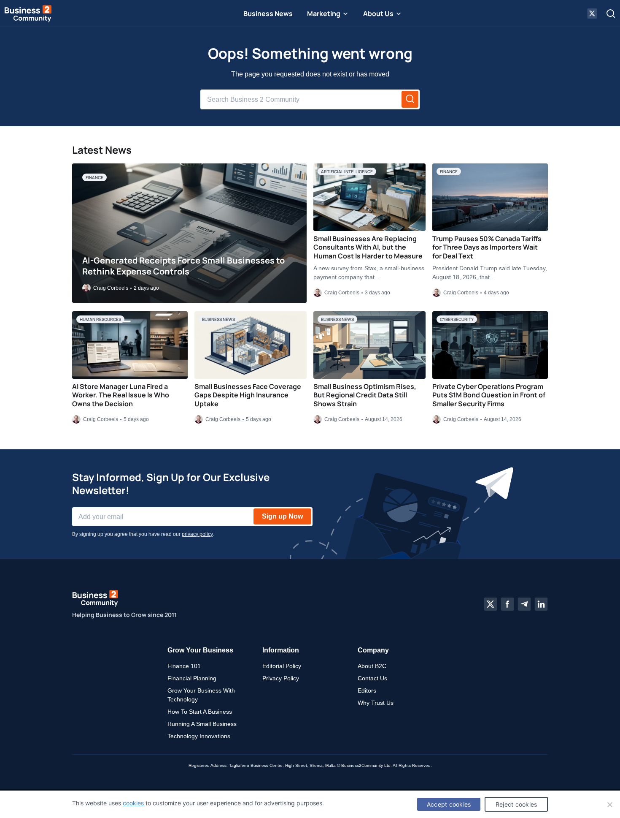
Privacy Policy (280, 678)
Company (373, 650)
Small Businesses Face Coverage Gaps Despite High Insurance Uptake (247, 395)
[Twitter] (490, 604)
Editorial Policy (281, 666)
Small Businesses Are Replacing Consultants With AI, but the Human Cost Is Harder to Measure (368, 247)
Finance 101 (184, 666)
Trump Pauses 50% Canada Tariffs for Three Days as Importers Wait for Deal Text (487, 247)
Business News (268, 13)
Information (280, 650)
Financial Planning (191, 678)
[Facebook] (507, 604)
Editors (367, 690)
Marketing (323, 13)
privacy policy (197, 534)
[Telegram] (524, 604)
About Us (378, 13)
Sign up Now (282, 516)
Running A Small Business (202, 723)
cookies (133, 803)
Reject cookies (516, 804)
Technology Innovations (198, 736)
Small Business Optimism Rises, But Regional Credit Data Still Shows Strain (364, 395)
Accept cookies (449, 804)
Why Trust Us (376, 702)
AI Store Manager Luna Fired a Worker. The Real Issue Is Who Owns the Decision (120, 395)
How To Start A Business (199, 711)
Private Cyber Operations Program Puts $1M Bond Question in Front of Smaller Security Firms (488, 395)
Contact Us (372, 678)
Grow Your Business (200, 650)
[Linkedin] (541, 604)
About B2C (372, 666)
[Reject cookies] (609, 804)
